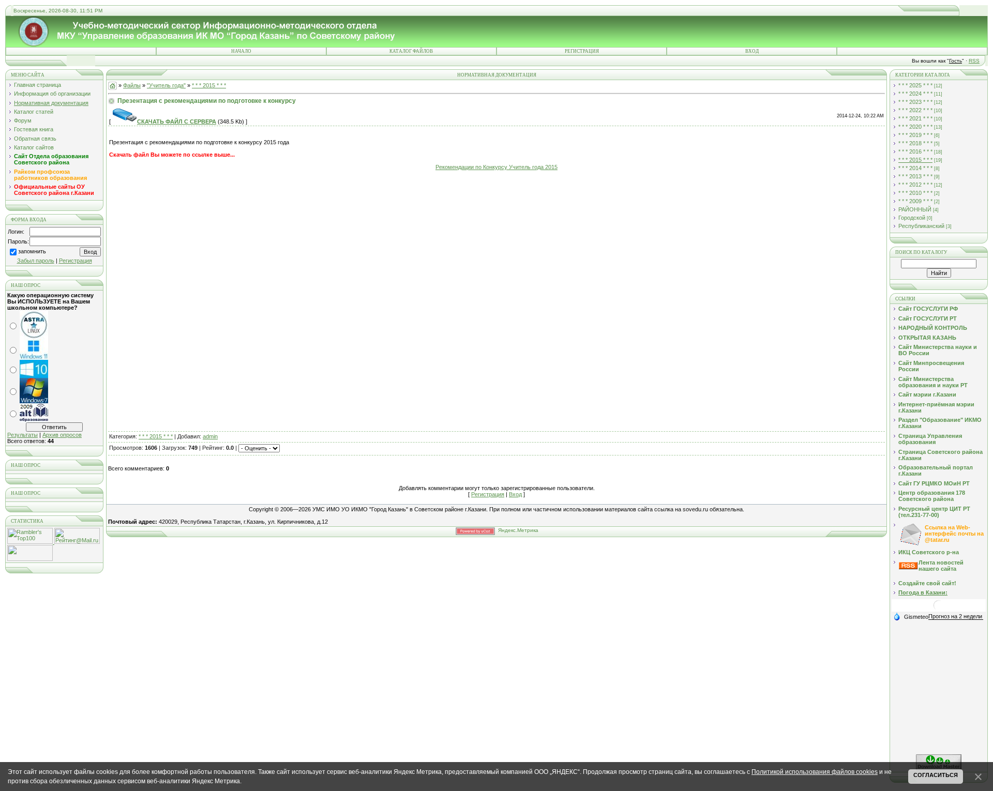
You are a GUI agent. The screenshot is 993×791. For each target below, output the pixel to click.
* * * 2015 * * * (209, 85)
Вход (752, 51)
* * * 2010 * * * (915, 193)
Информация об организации (52, 93)
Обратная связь (35, 138)
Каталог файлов (411, 51)
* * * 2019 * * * (915, 135)
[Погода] (910, 616)
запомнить (32, 252)
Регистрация (582, 51)
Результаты (22, 435)
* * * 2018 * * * (915, 143)
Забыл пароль (35, 260)
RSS (974, 61)
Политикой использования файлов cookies (814, 771)
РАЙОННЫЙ (914, 209)
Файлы (132, 85)
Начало (241, 51)
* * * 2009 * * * (915, 201)
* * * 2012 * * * (915, 184)
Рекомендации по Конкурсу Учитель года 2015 (496, 167)
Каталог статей (33, 112)
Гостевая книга (33, 129)
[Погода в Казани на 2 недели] (955, 616)
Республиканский (921, 226)
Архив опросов (62, 435)
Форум (23, 120)
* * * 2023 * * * (915, 102)
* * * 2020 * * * (915, 127)
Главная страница (37, 85)
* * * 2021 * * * (915, 118)
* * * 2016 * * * (915, 151)
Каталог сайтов (34, 147)
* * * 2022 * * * (915, 110)
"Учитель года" (166, 85)
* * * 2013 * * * (915, 176)
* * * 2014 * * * (915, 168)
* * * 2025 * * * (915, 85)
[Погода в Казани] (938, 609)
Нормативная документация (51, 103)
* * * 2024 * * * (915, 93)
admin (210, 436)
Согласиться (935, 775)
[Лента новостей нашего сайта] (908, 567)
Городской (911, 218)
